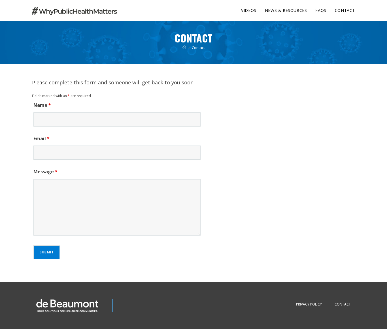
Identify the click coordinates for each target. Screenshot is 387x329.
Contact (198, 47)
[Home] (184, 47)
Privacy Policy (309, 304)
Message (45, 171)
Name (42, 105)
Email (41, 138)
